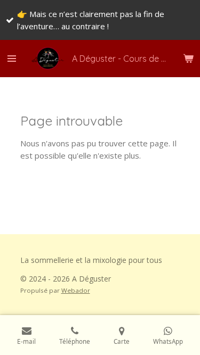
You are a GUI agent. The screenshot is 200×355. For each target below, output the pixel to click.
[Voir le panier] (188, 58)
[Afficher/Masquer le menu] (11, 58)
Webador (75, 290)
